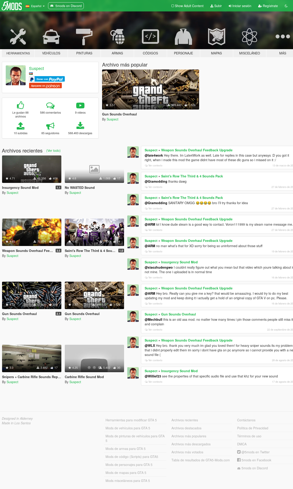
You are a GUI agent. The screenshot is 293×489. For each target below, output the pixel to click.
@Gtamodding (156, 181)
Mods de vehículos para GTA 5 (128, 428)
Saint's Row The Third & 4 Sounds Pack (192, 176)
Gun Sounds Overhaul (178, 314)
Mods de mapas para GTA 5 (126, 472)
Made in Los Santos (16, 423)
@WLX (150, 345)
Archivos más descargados (191, 444)
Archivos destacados (186, 428)
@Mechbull (153, 319)
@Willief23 (153, 376)
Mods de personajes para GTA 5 (129, 464)
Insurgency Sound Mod (179, 262)
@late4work (154, 155)
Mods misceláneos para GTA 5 (128, 480)
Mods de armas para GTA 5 (126, 448)
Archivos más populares (188, 436)
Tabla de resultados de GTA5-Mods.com (200, 460)
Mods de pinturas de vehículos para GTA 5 (135, 438)
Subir (217, 5)
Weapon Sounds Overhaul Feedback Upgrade (197, 150)
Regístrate (270, 5)
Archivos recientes (184, 420)
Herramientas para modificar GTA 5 (131, 420)
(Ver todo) (53, 150)
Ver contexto (155, 165)
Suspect (36, 68)
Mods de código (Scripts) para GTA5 (132, 456)
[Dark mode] (286, 5)
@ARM (150, 224)
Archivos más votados (187, 452)
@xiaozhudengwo (159, 267)
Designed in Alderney (17, 418)
